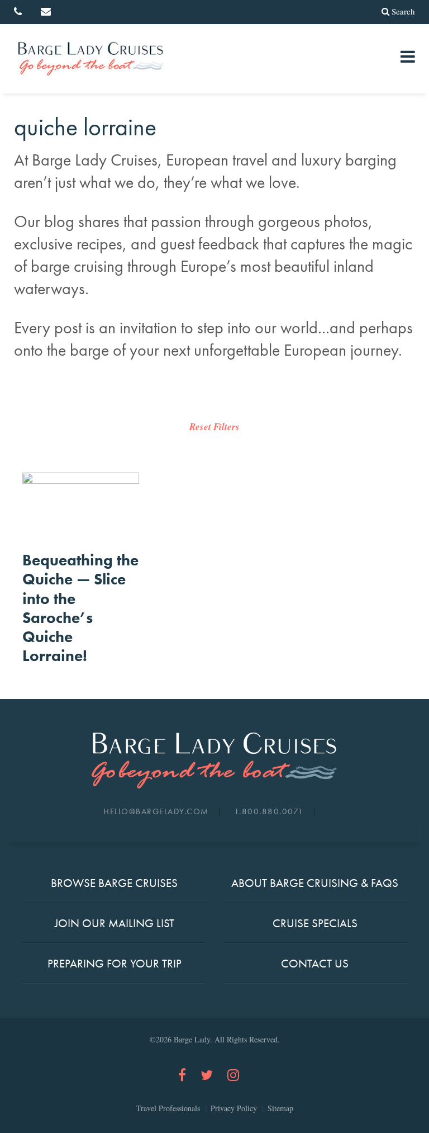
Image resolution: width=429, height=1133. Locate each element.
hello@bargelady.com (156, 811)
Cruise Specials (315, 923)
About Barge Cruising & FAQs (314, 882)
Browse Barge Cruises (114, 882)
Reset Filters (214, 426)
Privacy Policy (234, 1108)
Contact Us (315, 963)
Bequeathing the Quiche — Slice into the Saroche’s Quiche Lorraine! (80, 607)
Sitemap (280, 1108)
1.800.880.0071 (269, 811)
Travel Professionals (168, 1108)
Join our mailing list (114, 923)
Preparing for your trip (114, 963)
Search (403, 11)
